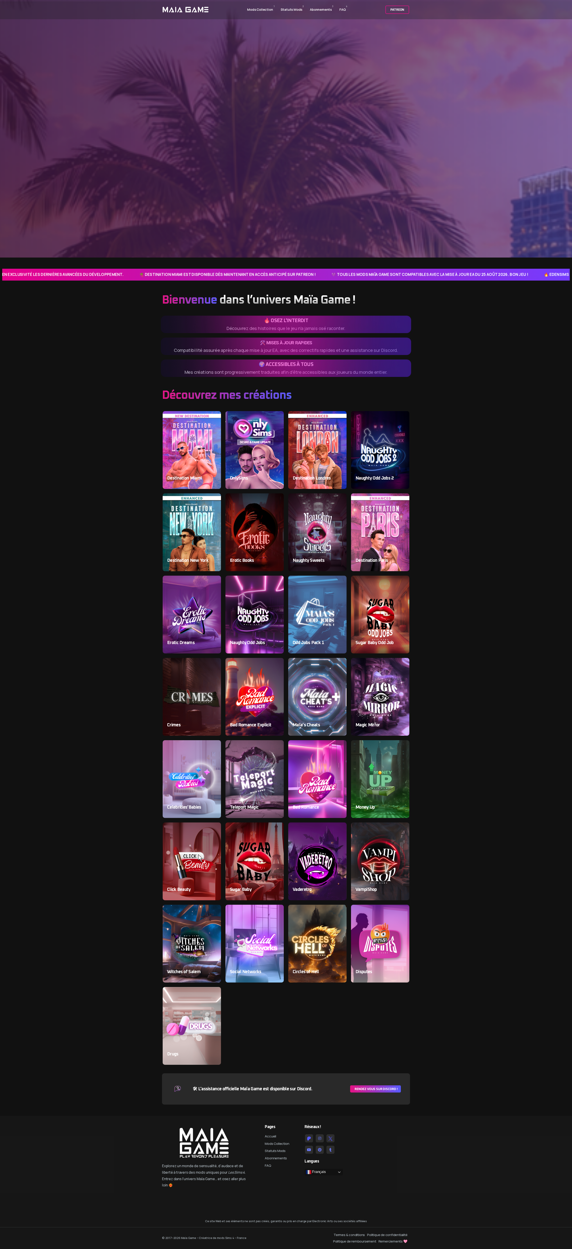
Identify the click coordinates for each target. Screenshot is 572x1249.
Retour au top (9, 626)
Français (318, 1172)
